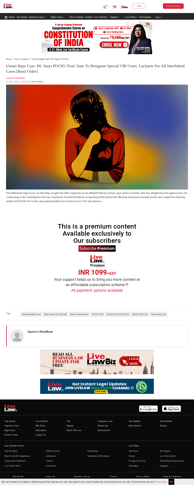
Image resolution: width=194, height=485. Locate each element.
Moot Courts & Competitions (17, 456)
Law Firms (130, 17)
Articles (88, 17)
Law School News (12, 466)
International (104, 430)
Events (132, 456)
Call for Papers (11, 451)
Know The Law (74, 430)
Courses (49, 461)
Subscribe (97, 248)
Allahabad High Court (31, 314)
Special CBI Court (140, 314)
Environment (166, 421)
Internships (133, 466)
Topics (11, 17)
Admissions (51, 456)
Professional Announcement (172, 461)
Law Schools (100, 17)
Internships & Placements (98, 456)
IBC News (40, 426)
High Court (56, 17)
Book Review (135, 426)
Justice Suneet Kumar (79, 314)
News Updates (76, 17)
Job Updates (145, 17)
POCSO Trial (97, 314)
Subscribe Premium (173, 6)
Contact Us (41, 435)
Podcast (163, 426)
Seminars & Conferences (15, 461)
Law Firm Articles (168, 456)
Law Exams (51, 466)
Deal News (133, 451)
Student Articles (53, 451)
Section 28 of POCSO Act (118, 314)
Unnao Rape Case (158, 314)
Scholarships (92, 451)
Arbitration (41, 430)
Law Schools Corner (14, 445)
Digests (113, 17)
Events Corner (11, 435)
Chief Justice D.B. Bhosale (55, 314)
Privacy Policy (161, 482)
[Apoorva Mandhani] (17, 336)
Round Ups (103, 426)
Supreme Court (36, 17)
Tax (68, 421)
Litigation (164, 466)
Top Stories (21, 17)
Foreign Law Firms (137, 461)
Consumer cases (105, 421)
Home (9, 59)
